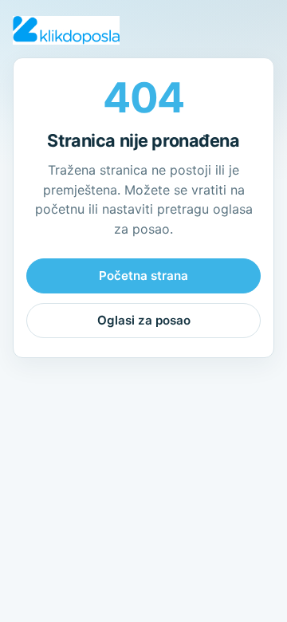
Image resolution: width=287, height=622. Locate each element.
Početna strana (143, 275)
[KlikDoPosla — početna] (66, 30)
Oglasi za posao (144, 320)
